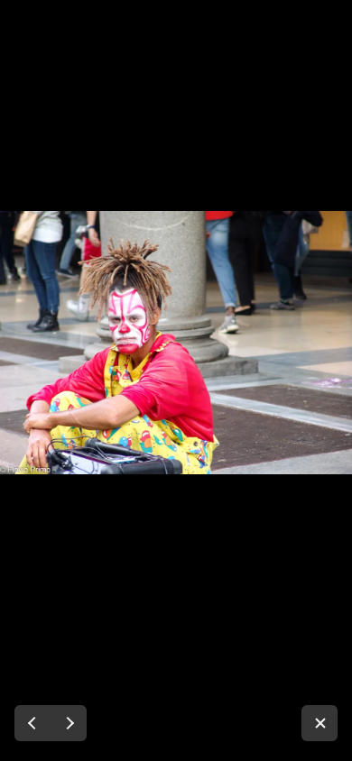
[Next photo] (69, 723)
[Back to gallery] (319, 723)
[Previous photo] (32, 723)
